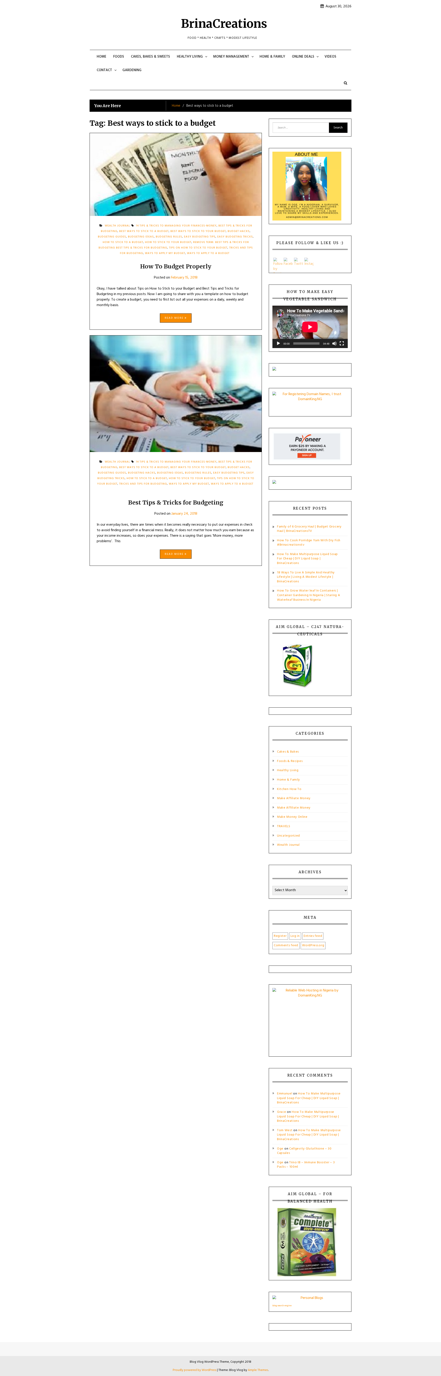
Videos (330, 56)
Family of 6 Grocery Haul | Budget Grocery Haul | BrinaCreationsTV (309, 529)
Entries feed (313, 936)
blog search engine (281, 1305)
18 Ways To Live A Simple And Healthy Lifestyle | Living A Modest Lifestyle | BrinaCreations (306, 577)
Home (101, 56)
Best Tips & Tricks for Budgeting (175, 502)
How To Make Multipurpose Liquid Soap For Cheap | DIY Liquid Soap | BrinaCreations (307, 559)
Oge (280, 1148)
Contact (104, 70)
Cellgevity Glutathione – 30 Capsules (304, 1151)
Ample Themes (258, 1370)
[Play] (278, 343)
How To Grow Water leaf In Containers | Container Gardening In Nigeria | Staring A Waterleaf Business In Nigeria (308, 595)
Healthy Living (190, 56)
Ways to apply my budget (165, 253)
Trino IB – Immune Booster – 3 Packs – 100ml (306, 1165)
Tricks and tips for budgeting (143, 484)
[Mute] (334, 343)
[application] (310, 327)
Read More (175, 318)
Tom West (285, 1130)
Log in (295, 936)
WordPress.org (313, 945)
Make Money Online (292, 817)
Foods (118, 56)
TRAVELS (283, 826)
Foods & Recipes (290, 761)
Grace (281, 1112)
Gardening (131, 70)
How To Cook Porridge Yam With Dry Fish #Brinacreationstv (308, 543)
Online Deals (303, 56)
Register (280, 936)
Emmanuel (284, 1093)
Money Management (231, 56)
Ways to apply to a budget (208, 253)
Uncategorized (288, 835)
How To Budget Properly (175, 266)
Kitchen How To (289, 789)
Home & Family (272, 56)
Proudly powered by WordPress (195, 1370)
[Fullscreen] (341, 343)
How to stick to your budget (168, 242)
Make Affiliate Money (294, 798)
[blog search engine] (310, 1299)
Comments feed (286, 945)
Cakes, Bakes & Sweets (150, 56)
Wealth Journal (288, 845)
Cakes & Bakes (288, 751)
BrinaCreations (224, 24)
